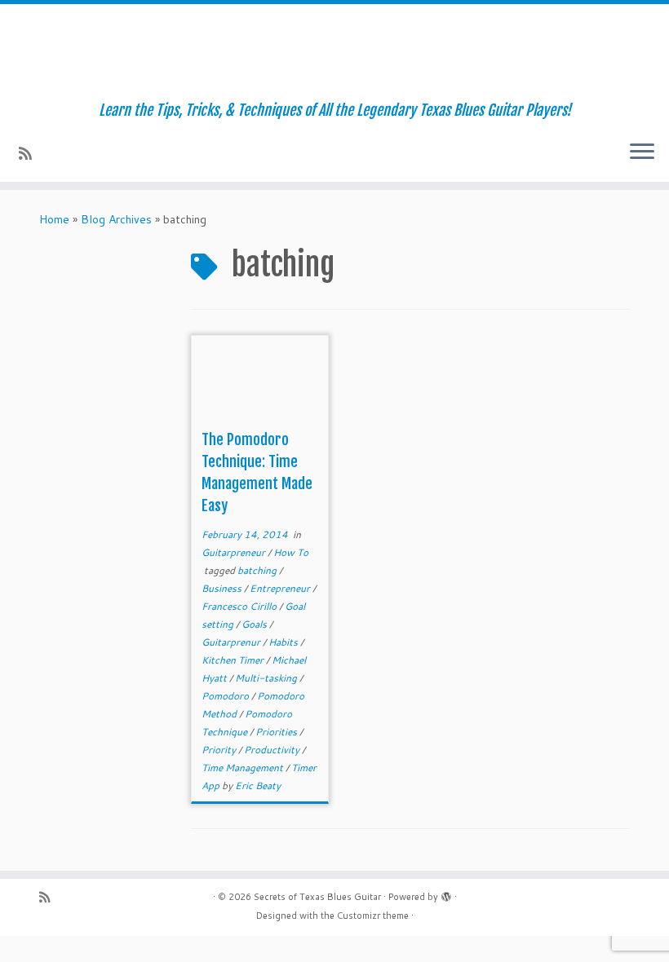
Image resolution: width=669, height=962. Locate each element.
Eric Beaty (258, 785)
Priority (220, 750)
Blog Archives (116, 219)
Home (54, 219)
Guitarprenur (232, 642)
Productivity (273, 750)
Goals (255, 624)
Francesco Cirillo (240, 606)
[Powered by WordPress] (446, 893)
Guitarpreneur (235, 552)
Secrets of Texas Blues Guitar (317, 896)
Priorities (277, 732)
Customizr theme (373, 915)
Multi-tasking (267, 678)
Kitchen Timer (234, 660)
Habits (284, 642)
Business (223, 588)
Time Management (244, 767)
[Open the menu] (642, 152)
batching (258, 570)
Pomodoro (226, 696)
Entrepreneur (281, 588)
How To (290, 552)
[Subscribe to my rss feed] (30, 153)
